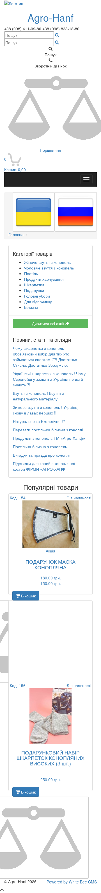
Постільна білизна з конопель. (40, 446)
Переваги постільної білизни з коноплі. (48, 429)
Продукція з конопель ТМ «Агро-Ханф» (49, 438)
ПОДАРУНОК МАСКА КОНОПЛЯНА (50, 564)
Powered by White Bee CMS (72, 882)
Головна (16, 234)
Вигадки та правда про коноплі (41, 455)
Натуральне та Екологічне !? (39, 421)
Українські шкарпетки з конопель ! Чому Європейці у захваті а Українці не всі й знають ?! (49, 379)
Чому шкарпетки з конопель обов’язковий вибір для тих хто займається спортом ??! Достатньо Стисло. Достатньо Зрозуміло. (45, 356)
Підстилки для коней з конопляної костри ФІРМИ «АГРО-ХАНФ (44, 466)
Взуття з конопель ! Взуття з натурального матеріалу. (38, 396)
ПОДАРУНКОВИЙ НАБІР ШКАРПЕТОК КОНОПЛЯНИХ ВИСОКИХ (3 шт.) (50, 758)
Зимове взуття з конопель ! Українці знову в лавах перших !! (45, 410)
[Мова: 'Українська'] (34, 212)
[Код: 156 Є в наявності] (50, 716)
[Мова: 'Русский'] (76, 212)
